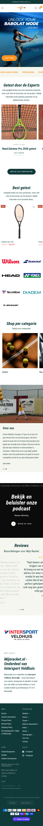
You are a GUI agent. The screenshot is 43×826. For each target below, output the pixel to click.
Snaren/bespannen (8, 755)
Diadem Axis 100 (7, 242)
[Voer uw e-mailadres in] (18, 789)
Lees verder (19, 153)
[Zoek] (36, 8)
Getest (24, 734)
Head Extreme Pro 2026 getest (19, 148)
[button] (9, 58)
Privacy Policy (6, 724)
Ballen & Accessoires (29, 727)
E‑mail (3, 785)
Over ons (25, 741)
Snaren (24, 720)
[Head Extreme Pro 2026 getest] (19, 122)
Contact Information (8, 720)
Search (3, 717)
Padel (24, 731)
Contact (25, 745)
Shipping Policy (6, 731)
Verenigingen (27, 738)
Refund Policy (6, 727)
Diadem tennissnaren (9, 762)
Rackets (25, 717)
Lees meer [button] (6, 467)
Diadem (4, 758)
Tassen (24, 724)
